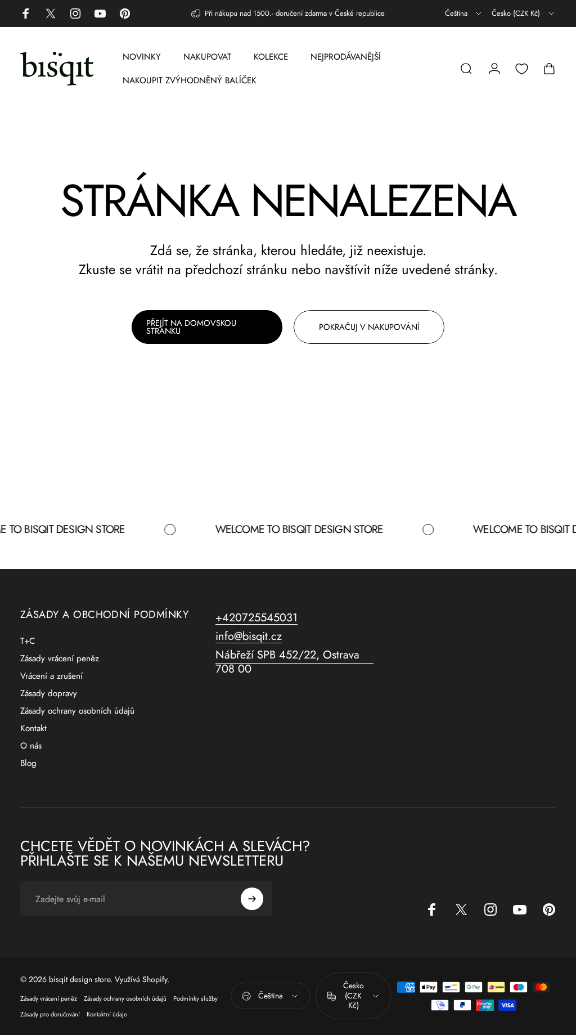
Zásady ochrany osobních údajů (77, 711)
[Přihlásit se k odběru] (252, 899)
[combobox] (464, 13)
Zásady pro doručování (50, 1014)
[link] (294, 662)
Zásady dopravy (48, 693)
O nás (31, 746)
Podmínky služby (195, 998)
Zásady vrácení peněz (59, 658)
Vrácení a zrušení (51, 676)
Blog (28, 763)
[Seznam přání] (521, 69)
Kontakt (33, 728)
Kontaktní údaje (107, 1014)
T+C (27, 641)
